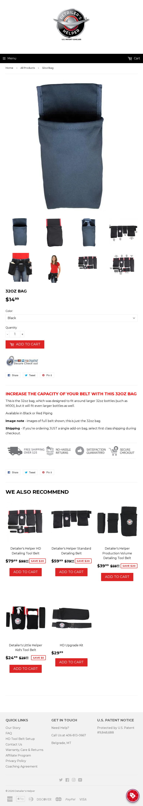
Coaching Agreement (22, 766)
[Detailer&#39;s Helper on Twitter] (61, 780)
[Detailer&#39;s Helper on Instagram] (74, 780)
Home (9, 67)
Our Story (13, 728)
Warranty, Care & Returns (24, 750)
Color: (9, 311)
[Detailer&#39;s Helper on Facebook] (67, 780)
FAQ (9, 733)
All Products (27, 67)
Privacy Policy (16, 761)
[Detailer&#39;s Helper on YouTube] (80, 780)
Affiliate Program (18, 755)
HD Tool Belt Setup (20, 739)
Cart (136, 58)
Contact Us (14, 744)
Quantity (11, 327)
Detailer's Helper (25, 790)
